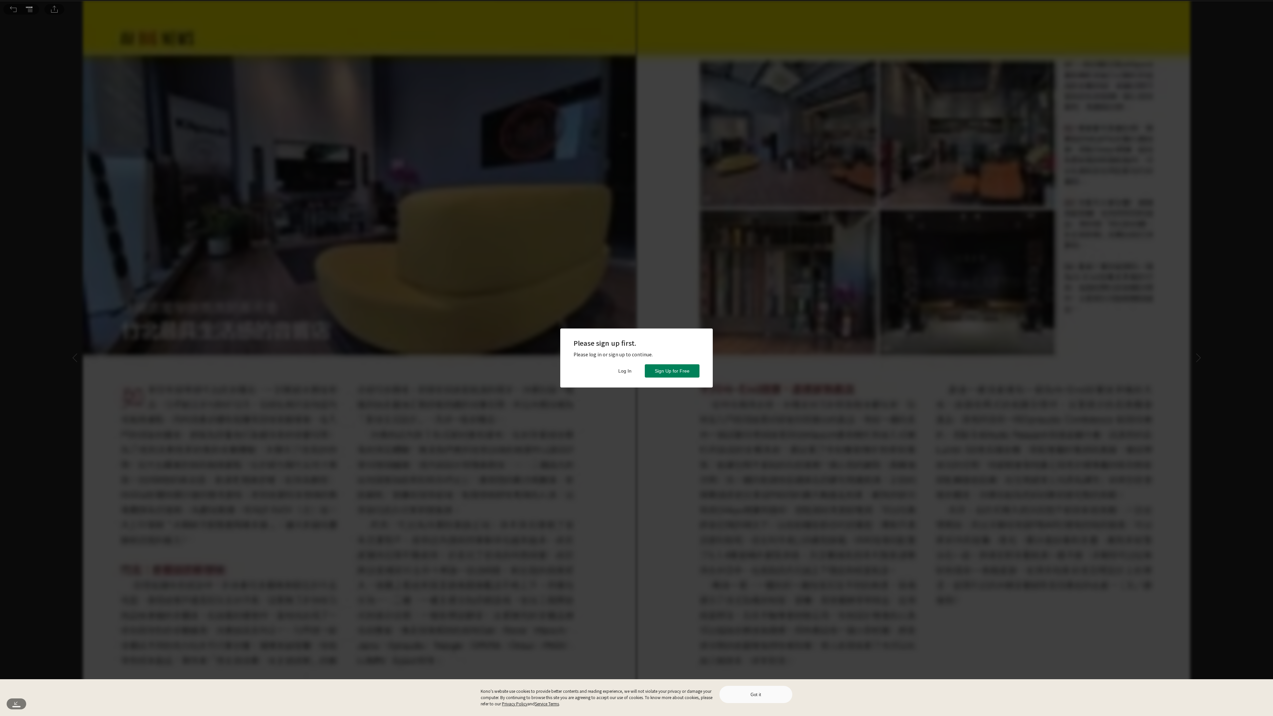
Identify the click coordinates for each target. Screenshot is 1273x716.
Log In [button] (625, 371)
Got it (756, 694)
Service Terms (547, 703)
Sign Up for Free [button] (672, 371)
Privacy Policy (514, 703)
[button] (13, 9)
